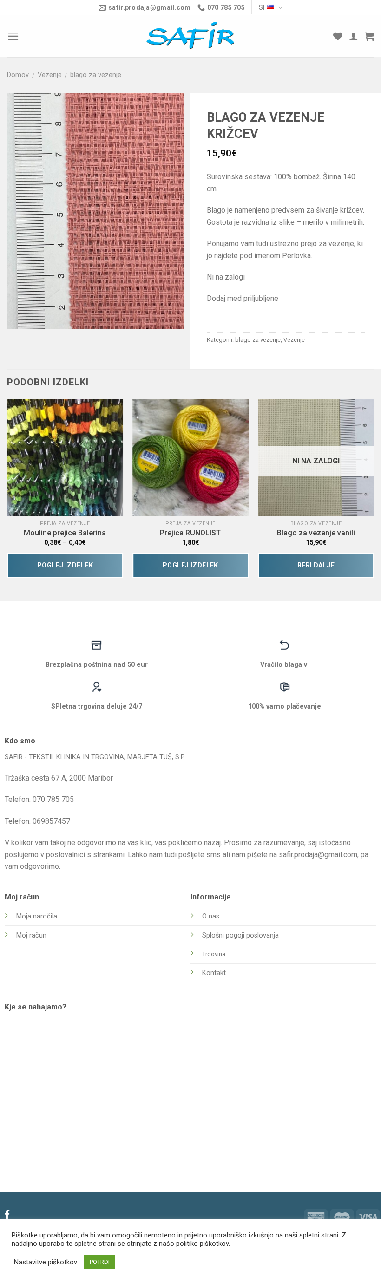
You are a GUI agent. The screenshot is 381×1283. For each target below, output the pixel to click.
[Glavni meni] (13, 36)
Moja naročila (36, 916)
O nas (210, 916)
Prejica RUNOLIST (190, 532)
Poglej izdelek (65, 565)
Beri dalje (316, 565)
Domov (18, 75)
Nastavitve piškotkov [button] (45, 1262)
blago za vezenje (95, 75)
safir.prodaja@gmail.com (318, 854)
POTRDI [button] (100, 1261)
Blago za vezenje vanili (316, 532)
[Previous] (7, 492)
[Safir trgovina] (190, 36)
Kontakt (214, 973)
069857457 (51, 821)
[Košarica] (369, 36)
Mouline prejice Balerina (65, 532)
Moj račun (31, 935)
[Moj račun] (353, 36)
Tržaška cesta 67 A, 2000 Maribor (59, 778)
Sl (261, 7)
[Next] (374, 492)
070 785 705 (53, 799)
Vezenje (50, 75)
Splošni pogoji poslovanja (240, 935)
